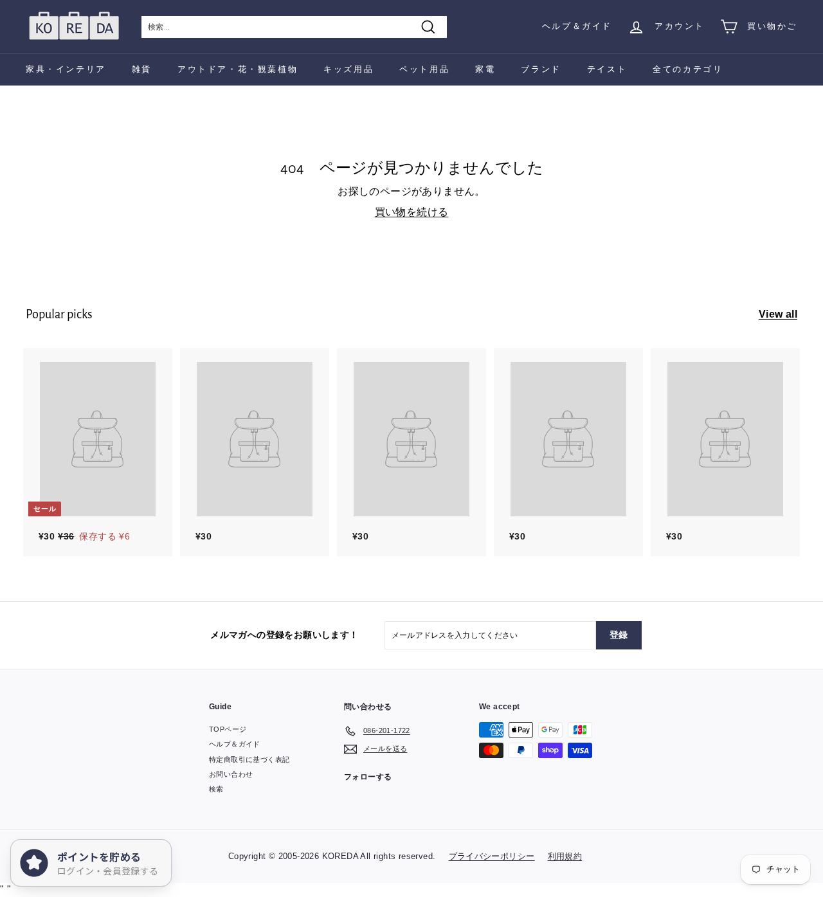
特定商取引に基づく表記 (249, 759)
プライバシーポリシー (492, 856)
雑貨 (142, 69)
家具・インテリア (66, 69)
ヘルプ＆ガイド (577, 26)
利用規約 (565, 856)
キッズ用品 (348, 69)
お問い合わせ (231, 774)
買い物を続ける (412, 211)
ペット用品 (424, 69)
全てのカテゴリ (688, 69)
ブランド (541, 69)
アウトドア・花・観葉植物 (237, 69)
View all (778, 314)
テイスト (607, 69)
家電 (485, 69)
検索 (216, 789)
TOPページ (227, 729)
